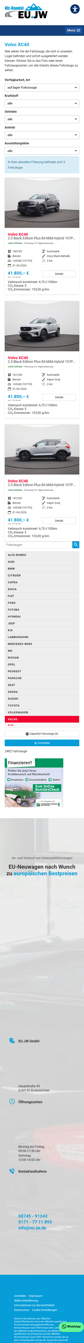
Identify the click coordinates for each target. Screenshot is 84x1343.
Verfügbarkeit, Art (17, 80)
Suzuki (13, 698)
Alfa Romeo (17, 554)
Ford (12, 602)
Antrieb (10, 127)
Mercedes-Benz (20, 643)
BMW (11, 568)
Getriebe (11, 111)
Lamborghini (18, 637)
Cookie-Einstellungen (44, 1310)
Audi (11, 561)
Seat (11, 685)
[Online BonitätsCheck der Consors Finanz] (34, 782)
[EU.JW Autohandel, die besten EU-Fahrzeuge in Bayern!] (26, 12)
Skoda (13, 691)
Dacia (12, 589)
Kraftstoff (11, 96)
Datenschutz (21, 1310)
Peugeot (14, 671)
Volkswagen (18, 712)
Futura (13, 609)
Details (59, 273)
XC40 (11, 725)
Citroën (14, 575)
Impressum (35, 1295)
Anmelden (20, 1295)
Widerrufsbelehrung (26, 1300)
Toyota (14, 705)
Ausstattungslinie (17, 143)
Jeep (11, 623)
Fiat (11, 596)
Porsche (15, 678)
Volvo (13, 719)
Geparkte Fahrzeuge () (43, 733)
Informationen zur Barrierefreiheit (34, 1305)
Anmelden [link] (44, 742)
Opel (11, 664)
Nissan (13, 657)
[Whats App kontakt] (71, 1327)
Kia (10, 630)
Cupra (13, 582)
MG (10, 650)
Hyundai (14, 616)
